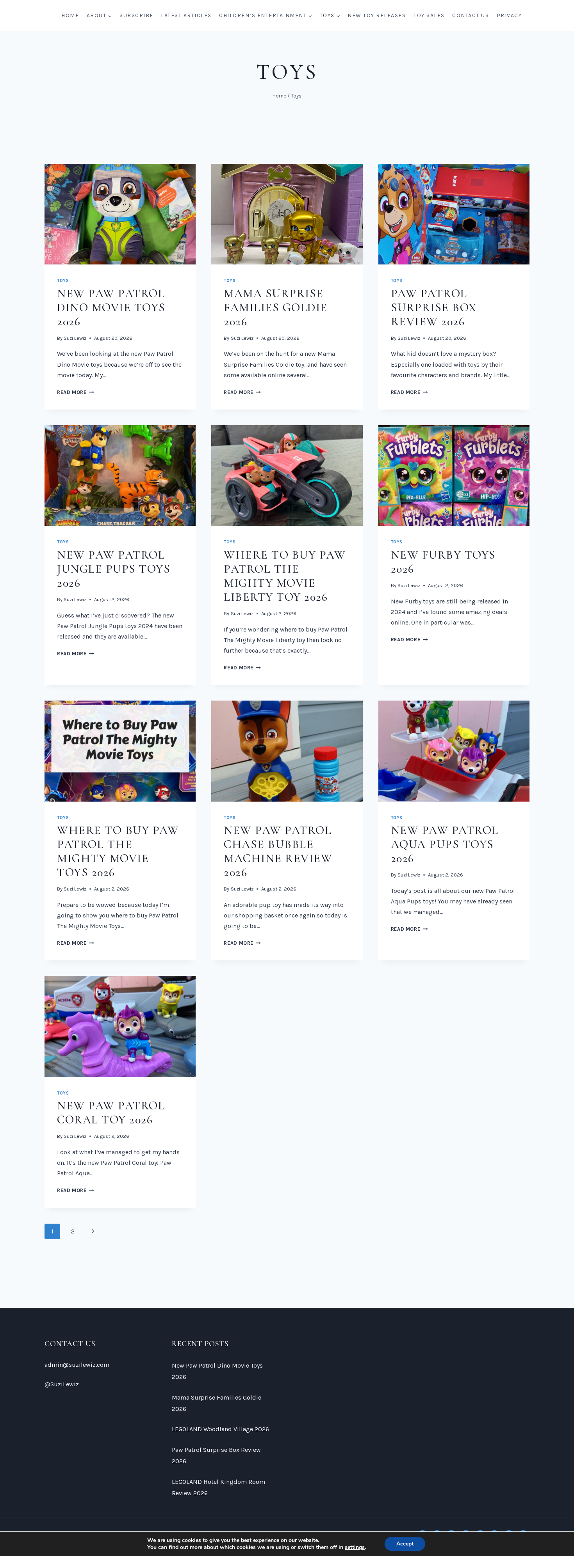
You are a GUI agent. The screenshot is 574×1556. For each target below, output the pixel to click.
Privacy (509, 15)
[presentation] (120, 214)
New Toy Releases (377, 15)
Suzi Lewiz (75, 338)
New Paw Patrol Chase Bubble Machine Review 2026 (278, 851)
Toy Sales (429, 15)
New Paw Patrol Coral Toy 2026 (111, 1112)
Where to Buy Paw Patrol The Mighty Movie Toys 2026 (118, 851)
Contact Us (470, 15)
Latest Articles (186, 15)
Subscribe (136, 15)
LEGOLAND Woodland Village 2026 (220, 1429)
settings (355, 1547)
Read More (75, 392)
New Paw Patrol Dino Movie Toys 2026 (111, 307)
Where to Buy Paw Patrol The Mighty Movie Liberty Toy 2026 (285, 576)
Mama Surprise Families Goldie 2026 (276, 307)
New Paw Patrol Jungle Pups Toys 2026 (113, 569)
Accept (405, 1543)
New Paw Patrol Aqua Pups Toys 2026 (445, 844)
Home (70, 15)
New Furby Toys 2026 (443, 562)
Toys (63, 280)
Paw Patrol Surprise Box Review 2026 (434, 307)
